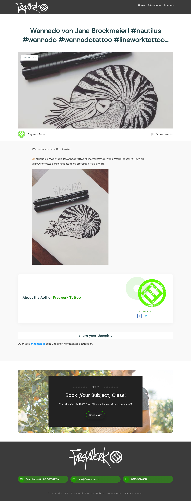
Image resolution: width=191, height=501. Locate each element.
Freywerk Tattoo (67, 297)
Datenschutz (134, 493)
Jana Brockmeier (60, 149)
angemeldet (37, 344)
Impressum (113, 493)
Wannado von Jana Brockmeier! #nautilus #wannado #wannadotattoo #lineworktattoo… (96, 35)
